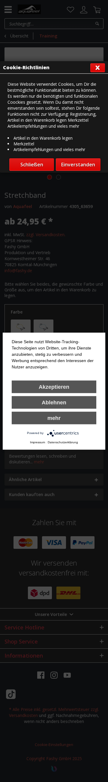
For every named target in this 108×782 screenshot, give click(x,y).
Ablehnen (54, 402)
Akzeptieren (54, 387)
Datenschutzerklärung (63, 442)
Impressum (37, 442)
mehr (54, 418)
